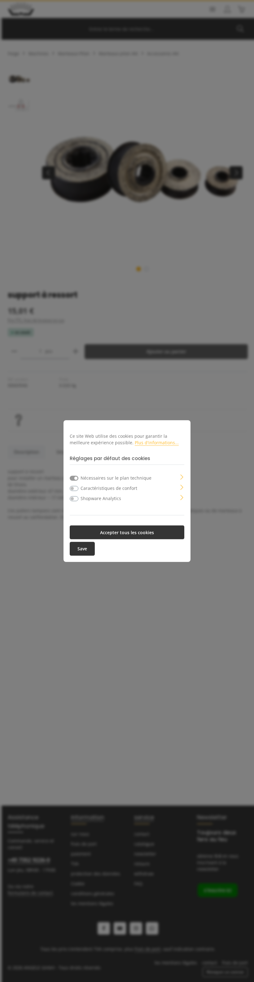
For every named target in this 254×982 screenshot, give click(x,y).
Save (82, 549)
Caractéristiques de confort (109, 488)
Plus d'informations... (157, 442)
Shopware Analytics (101, 498)
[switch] (74, 488)
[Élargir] (182, 476)
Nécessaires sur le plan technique (116, 478)
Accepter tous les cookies (127, 532)
